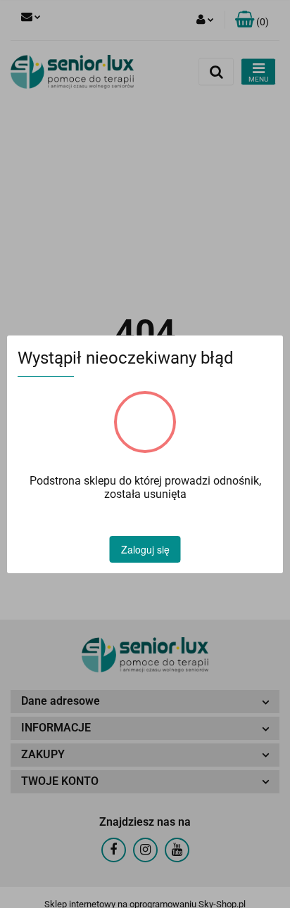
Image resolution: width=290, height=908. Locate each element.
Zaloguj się (145, 549)
